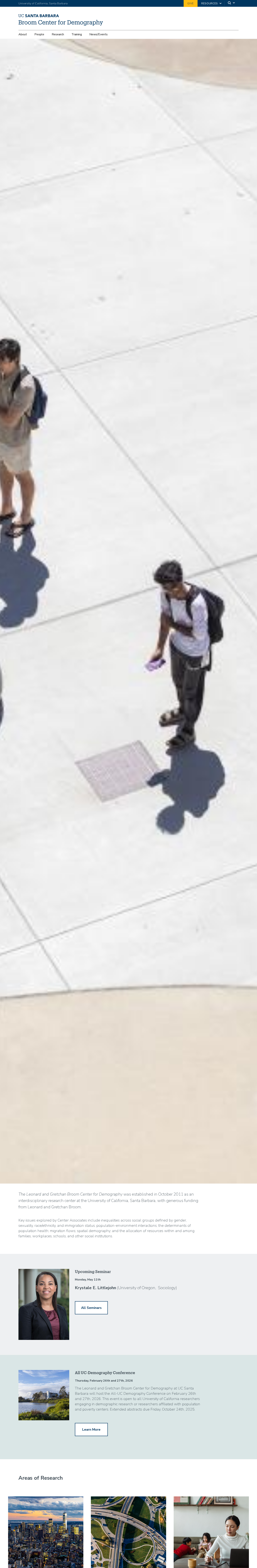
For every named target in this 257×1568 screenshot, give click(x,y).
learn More (91, 1429)
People (39, 34)
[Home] (62, 24)
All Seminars (91, 1308)
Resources (209, 3)
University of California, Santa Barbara (43, 3)
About (22, 34)
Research (58, 34)
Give (190, 3)
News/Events (98, 34)
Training (76, 34)
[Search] (232, 3)
